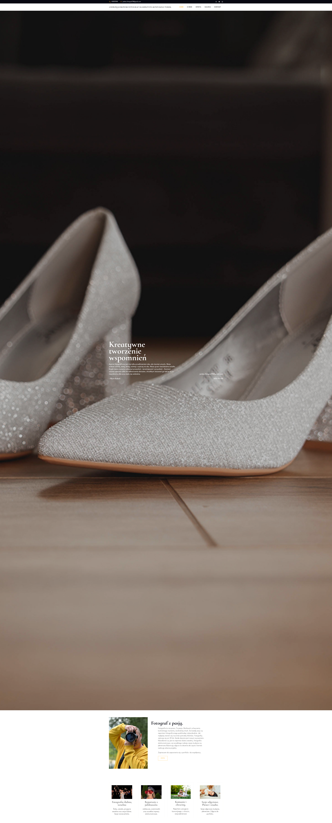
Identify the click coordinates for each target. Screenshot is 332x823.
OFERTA (163, 758)
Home (181, 7)
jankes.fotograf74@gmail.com (132, 1)
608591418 (115, 1)
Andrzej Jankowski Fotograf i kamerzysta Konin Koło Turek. (140, 7)
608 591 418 (218, 379)
